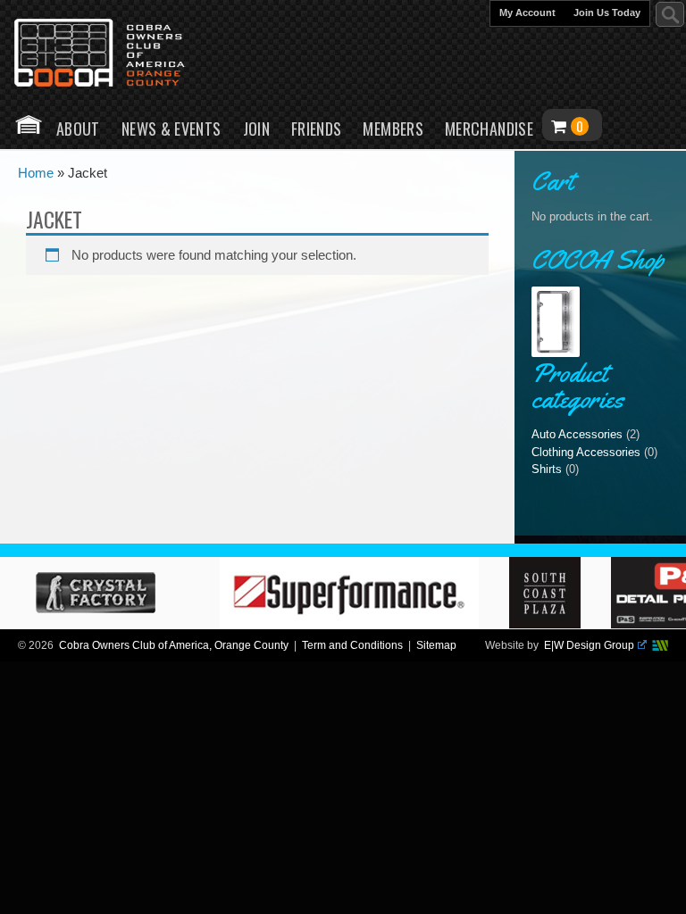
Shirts (546, 469)
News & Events (171, 128)
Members (393, 128)
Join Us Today (606, 12)
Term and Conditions (352, 645)
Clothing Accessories (585, 452)
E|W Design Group (589, 645)
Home (28, 124)
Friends (316, 128)
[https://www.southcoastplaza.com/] (553, 624)
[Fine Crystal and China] (103, 624)
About (78, 128)
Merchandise (489, 128)
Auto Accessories (577, 434)
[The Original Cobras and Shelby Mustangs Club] (111, 54)
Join (256, 128)
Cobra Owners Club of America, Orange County (174, 645)
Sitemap (436, 645)
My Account (527, 12)
